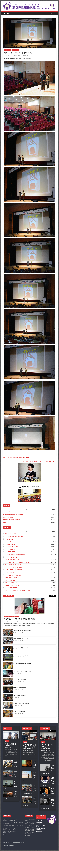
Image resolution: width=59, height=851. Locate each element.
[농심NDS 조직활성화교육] (8, 711)
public (13, 49)
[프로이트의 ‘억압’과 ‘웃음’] (45, 765)
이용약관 (5, 834)
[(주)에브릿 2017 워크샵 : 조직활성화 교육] (8, 662)
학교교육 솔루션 (16, 773)
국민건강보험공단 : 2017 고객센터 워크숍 (22, 630)
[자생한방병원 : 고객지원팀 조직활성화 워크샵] (29, 599)
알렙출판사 (38, 829)
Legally (9, 49)
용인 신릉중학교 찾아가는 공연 (34, 788)
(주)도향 (38, 823)
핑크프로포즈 (39, 831)
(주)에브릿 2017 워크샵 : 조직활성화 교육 (22, 663)
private (13, 616)
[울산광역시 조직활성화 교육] (8, 687)
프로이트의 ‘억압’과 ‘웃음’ (52, 768)
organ (9, 616)
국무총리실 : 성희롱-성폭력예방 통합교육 (16, 457)
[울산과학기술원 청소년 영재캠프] (27, 760)
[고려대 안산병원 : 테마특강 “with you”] (8, 638)
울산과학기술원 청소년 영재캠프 (34, 764)
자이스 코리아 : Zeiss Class (19, 695)
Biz (5, 49)
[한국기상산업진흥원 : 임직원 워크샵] (8, 654)
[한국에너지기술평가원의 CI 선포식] (8, 703)
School (25, 742)
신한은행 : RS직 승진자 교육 (19, 679)
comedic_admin (17, 55)
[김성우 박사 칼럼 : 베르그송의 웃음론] (45, 798)
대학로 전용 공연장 (16, 793)
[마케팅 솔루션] (8, 760)
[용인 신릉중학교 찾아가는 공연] (27, 785)
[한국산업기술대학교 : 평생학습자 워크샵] (8, 670)
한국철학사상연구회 (40, 828)
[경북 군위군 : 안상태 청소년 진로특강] (27, 772)
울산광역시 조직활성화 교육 (19, 687)
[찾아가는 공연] (8, 781)
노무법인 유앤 (39, 820)
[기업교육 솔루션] (11, 731)
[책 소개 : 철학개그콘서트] (48, 732)
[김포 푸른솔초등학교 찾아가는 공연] (29, 732)
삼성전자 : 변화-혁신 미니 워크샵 (20, 647)
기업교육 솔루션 (10, 744)
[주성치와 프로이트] (45, 788)
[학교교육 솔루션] (8, 771)
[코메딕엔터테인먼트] (4, 13)
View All (52, 595)
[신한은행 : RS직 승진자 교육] (8, 678)
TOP (18, 49)
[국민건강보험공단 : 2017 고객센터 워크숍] (8, 630)
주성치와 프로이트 (52, 790)
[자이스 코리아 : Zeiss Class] (8, 695)
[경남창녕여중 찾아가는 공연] (27, 796)
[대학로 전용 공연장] (8, 791)
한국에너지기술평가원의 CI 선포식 (21, 703)
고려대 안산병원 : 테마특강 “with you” (22, 638)
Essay (43, 742)
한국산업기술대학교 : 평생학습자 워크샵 (22, 671)
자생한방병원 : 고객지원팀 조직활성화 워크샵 (19, 619)
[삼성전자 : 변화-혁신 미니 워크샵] (8, 646)
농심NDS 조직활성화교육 (19, 711)
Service (6, 741)
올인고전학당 (39, 822)
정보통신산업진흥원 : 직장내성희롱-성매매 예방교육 (39, 461)
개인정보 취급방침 (7, 832)
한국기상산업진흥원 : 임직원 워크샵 (21, 655)
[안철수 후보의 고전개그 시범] (45, 776)
